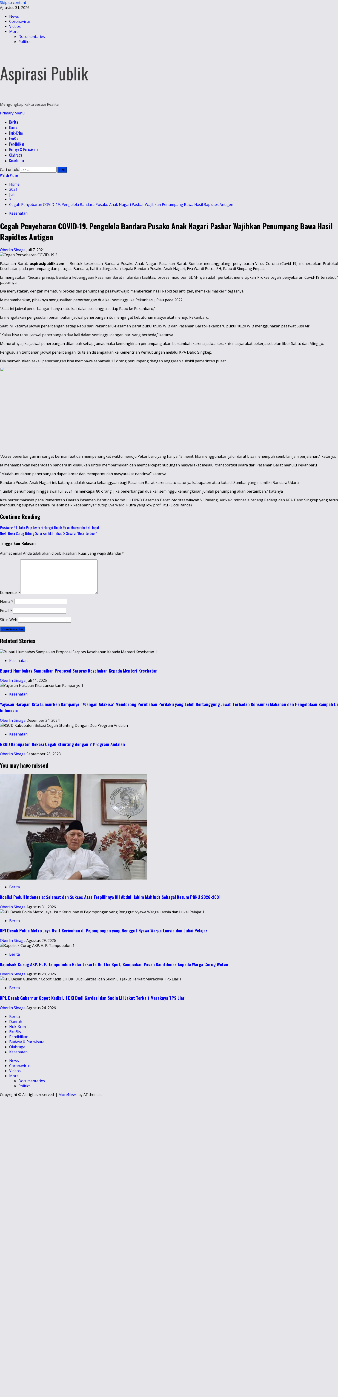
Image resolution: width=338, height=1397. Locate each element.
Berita (13, 122)
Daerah (14, 127)
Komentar (10, 592)
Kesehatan (16, 160)
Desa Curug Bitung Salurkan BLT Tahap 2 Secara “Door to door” (48, 533)
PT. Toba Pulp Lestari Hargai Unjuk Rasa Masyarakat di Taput (49, 528)
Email (6, 610)
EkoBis (13, 138)
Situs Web (8, 619)
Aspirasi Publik (44, 73)
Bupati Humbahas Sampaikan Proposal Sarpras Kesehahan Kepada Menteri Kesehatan (79, 670)
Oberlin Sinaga (13, 249)
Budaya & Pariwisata (23, 149)
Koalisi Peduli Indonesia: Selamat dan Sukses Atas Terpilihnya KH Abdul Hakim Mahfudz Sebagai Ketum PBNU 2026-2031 (110, 897)
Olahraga (15, 155)
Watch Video (9, 175)
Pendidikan (17, 144)
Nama (6, 601)
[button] (12, 113)
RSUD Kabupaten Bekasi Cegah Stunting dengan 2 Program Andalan (62, 744)
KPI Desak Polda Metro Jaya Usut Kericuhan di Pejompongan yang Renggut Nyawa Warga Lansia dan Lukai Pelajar (103, 930)
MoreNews (67, 1094)
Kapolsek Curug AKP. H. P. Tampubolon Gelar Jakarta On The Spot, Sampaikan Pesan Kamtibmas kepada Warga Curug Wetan (114, 964)
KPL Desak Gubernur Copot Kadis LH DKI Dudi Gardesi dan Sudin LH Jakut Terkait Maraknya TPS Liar (92, 998)
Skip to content (13, 2)
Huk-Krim (16, 133)
